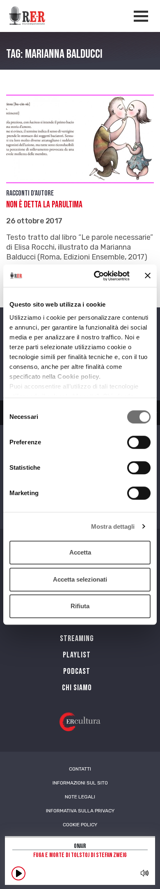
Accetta (80, 552)
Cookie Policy (80, 825)
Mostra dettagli (113, 526)
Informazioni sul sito (80, 783)
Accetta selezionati (80, 579)
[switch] (139, 442)
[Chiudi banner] (148, 276)
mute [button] (144, 873)
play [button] (18, 873)
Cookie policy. (79, 376)
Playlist (77, 655)
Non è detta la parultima (44, 204)
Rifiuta (80, 606)
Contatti (80, 769)
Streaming (77, 638)
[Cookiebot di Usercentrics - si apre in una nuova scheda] (97, 276)
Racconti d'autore (30, 193)
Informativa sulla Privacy (80, 811)
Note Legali (80, 797)
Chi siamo (77, 688)
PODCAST (76, 671)
